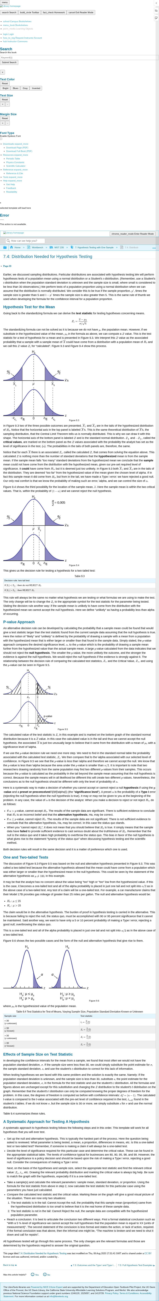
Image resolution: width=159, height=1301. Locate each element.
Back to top (8, 1265)
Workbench (37, 247)
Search (8, 241)
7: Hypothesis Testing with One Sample (94, 247)
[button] (11, 188)
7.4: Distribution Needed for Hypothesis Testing (42, 1253)
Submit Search (9, 62)
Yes (37, 1275)
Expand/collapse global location (154, 247)
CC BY (148, 1253)
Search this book (8, 52)
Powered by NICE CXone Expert (47, 1287)
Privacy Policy (111, 1293)
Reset (5, 83)
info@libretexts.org (58, 1296)
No (48, 1275)
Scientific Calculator (15, 166)
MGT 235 (59, 247)
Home (17, 247)
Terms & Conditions (129, 1293)
